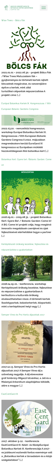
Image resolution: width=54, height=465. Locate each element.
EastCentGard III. (9, 394)
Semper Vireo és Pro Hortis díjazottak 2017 (22, 315)
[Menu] (44, 8)
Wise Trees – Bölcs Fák (13, 20)
